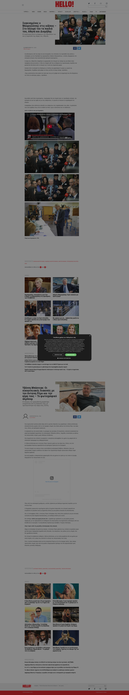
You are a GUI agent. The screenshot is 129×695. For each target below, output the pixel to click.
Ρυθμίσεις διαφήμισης (66, 350)
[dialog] (64, 347)
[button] (64, 358)
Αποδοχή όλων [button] (70, 354)
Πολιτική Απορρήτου (77, 351)
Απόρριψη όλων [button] (58, 354)
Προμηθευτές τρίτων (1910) (63, 344)
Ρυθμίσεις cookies (68, 351)
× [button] (89, 335)
